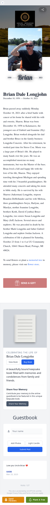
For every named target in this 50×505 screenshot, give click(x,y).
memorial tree (35, 259)
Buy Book (28, 362)
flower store (33, 264)
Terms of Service (32, 493)
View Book (13, 362)
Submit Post (25, 449)
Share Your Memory (17, 403)
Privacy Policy (18, 493)
